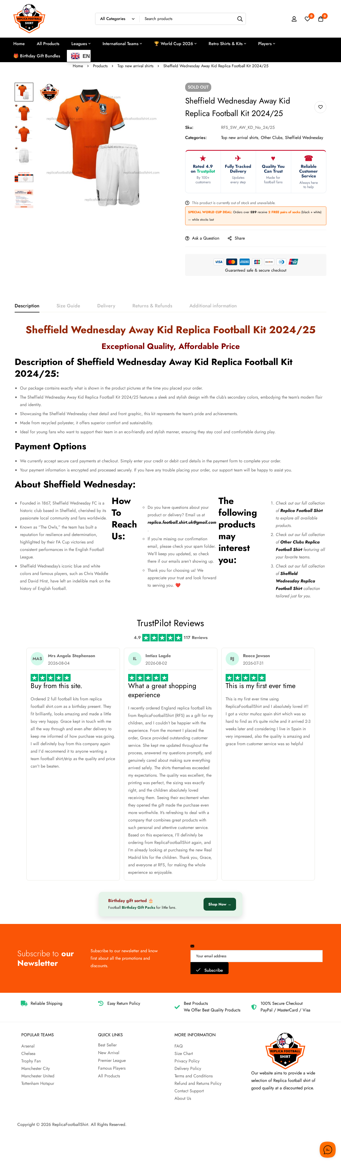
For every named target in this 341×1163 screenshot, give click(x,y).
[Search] (240, 19)
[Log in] (294, 19)
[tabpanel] (170, 463)
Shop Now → (219, 904)
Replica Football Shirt (301, 510)
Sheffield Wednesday (304, 137)
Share (240, 238)
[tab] (27, 306)
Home (78, 66)
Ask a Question (205, 238)
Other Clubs (271, 137)
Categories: (196, 137)
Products (100, 66)
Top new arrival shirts (135, 66)
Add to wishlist (320, 107)
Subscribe (213, 970)
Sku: (189, 127)
